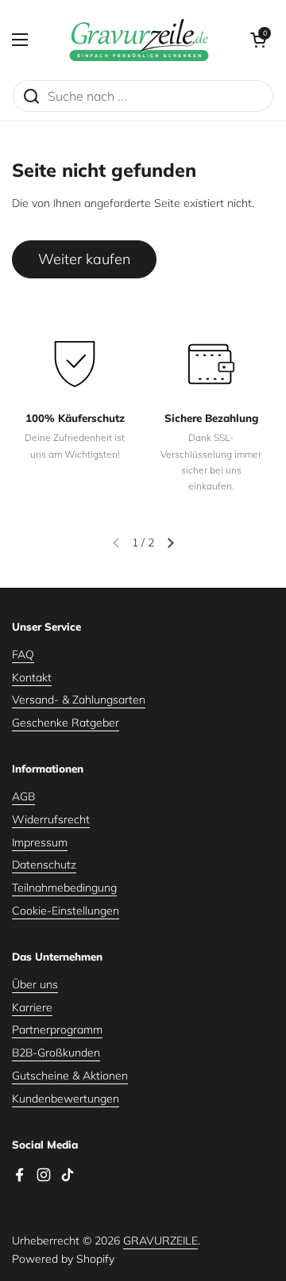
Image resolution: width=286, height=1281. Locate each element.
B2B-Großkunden (56, 1052)
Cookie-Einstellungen (65, 910)
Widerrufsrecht (51, 819)
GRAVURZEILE (160, 1240)
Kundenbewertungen (65, 1098)
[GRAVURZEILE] (139, 39)
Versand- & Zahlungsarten (78, 699)
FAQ (23, 654)
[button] (258, 40)
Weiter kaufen (84, 259)
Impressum (40, 842)
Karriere (32, 1007)
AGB (23, 796)
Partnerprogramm (57, 1029)
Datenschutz (44, 864)
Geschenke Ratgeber (65, 722)
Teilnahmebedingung (64, 887)
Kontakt (32, 677)
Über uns (35, 984)
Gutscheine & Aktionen (70, 1075)
